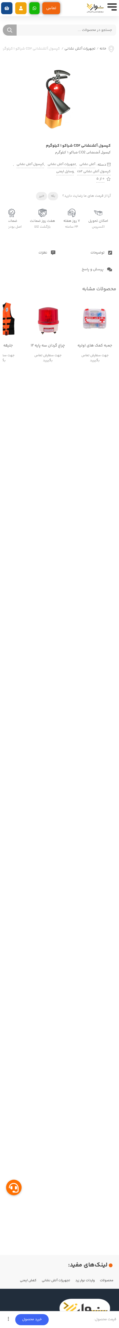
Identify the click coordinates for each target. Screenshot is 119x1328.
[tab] (88, 252)
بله (53, 196)
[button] (21, 8)
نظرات (43, 252)
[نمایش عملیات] (8, 1319)
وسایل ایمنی (65, 171)
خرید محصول (32, 1319)
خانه (103, 48)
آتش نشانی (87, 164)
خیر (41, 196)
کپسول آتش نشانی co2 (94, 171)
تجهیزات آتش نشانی (79, 48)
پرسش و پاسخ (93, 269)
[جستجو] (10, 30)
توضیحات (97, 252)
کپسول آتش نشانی (30, 164)
